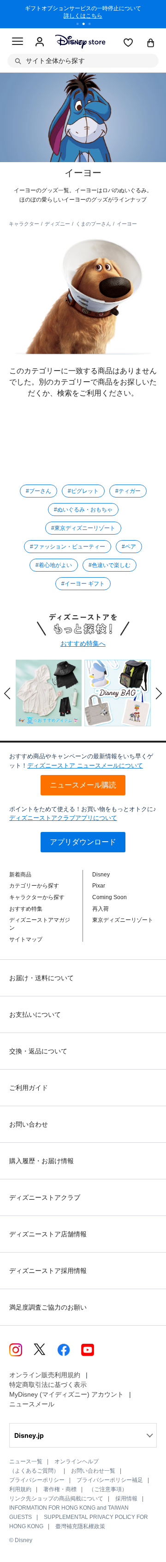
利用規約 (20, 1489)
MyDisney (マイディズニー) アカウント (66, 1394)
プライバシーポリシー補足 (110, 1480)
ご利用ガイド (28, 1087)
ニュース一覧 (25, 1461)
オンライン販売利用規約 (44, 1375)
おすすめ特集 (25, 909)
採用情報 (126, 1498)
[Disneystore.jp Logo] (80, 41)
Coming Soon (109, 897)
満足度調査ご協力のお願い (48, 1307)
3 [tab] (92, 25)
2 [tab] (86, 25)
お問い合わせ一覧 (93, 1471)
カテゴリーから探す (34, 885)
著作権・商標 (60, 1489)
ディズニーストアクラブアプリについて (63, 817)
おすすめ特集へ (83, 643)
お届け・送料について (41, 978)
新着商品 (20, 874)
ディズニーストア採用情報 (48, 1270)
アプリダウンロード (83, 842)
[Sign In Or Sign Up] (40, 42)
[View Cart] (150, 43)
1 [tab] (80, 25)
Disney (101, 874)
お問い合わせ (28, 1124)
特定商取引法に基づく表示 (48, 1384)
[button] (7, 693)
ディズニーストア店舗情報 (48, 1234)
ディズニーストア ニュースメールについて (85, 765)
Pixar (98, 885)
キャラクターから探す (37, 897)
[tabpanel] (83, 14)
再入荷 (100, 909)
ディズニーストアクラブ (44, 1197)
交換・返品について (38, 1051)
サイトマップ (25, 939)
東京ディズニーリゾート (122, 920)
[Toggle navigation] (18, 43)
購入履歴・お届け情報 (41, 1161)
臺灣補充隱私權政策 (80, 1526)
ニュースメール (31, 1404)
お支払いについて (35, 1014)
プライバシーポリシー (37, 1480)
